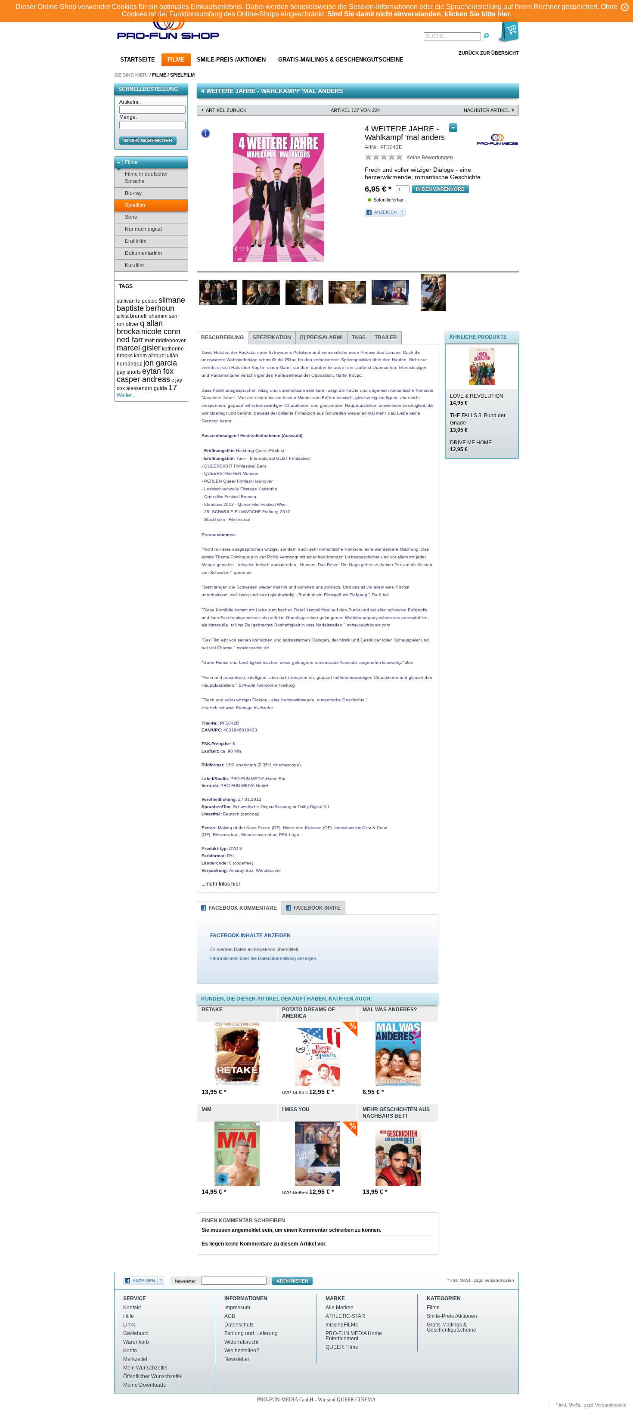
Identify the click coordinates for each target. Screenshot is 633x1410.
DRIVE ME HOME (471, 446)
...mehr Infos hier (221, 884)
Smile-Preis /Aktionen (231, 59)
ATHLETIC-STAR (345, 1316)
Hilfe (128, 1316)
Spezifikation (272, 338)
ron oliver (128, 324)
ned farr (130, 339)
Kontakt (132, 1308)
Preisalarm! (321, 338)
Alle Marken (340, 1308)
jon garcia (160, 363)
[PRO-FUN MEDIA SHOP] (168, 27)
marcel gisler (139, 348)
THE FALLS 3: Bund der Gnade (478, 422)
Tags (359, 338)
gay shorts (129, 372)
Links (129, 1325)
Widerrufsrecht (241, 1342)
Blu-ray (133, 193)
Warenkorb (136, 1342)
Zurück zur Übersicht (489, 53)
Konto (130, 1351)
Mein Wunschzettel (145, 1368)
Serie (131, 217)
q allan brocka (140, 327)
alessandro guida (146, 388)
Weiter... (126, 395)
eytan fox (158, 371)
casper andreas (143, 379)
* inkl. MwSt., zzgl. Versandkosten (480, 1280)
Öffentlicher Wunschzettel (153, 1376)
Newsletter (185, 1281)
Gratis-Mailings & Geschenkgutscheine (340, 59)
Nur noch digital (143, 229)
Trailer (386, 338)
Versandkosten (611, 1404)
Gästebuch (136, 1333)
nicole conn (160, 331)
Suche (435, 36)
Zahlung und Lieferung (251, 1333)
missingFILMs (342, 1325)
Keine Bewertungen (429, 158)
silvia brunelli (132, 316)
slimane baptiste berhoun (151, 304)
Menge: (128, 117)
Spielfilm (182, 74)
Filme (176, 59)
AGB (229, 1316)
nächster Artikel (487, 110)
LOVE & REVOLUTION (476, 399)
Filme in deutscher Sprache (146, 177)
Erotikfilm (135, 241)
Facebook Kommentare (243, 908)
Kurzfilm (134, 265)
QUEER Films (342, 1347)
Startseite (137, 59)
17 (172, 387)
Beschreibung (222, 338)
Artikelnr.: (130, 102)
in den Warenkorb (148, 140)
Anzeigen (385, 212)
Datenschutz (239, 1325)
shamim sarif (164, 316)
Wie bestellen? (241, 1351)
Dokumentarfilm (143, 253)
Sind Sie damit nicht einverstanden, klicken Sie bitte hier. (419, 14)
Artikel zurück (226, 110)
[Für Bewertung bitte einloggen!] (368, 156)
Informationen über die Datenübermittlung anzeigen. (263, 958)
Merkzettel (135, 1359)
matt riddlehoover (165, 341)
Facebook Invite (317, 908)
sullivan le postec (137, 301)
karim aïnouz (149, 356)
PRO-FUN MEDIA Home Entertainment (354, 1336)
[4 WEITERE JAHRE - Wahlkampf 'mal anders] (278, 197)
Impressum (237, 1308)
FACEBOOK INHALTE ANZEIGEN (250, 936)
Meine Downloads (144, 1385)
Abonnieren (292, 1280)
